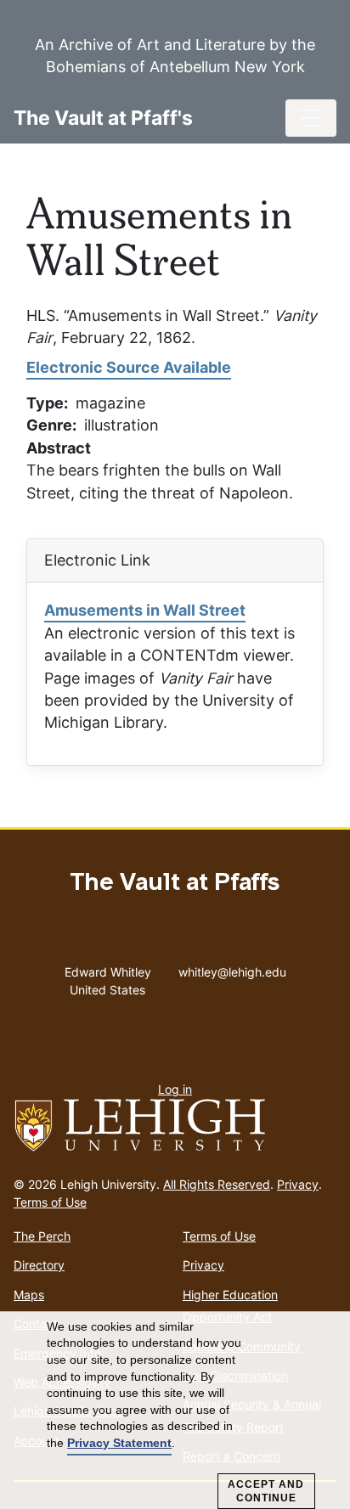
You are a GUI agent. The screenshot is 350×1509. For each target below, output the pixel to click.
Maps (29, 1295)
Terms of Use (50, 1202)
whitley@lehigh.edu (232, 968)
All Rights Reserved (216, 1184)
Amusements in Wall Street (145, 610)
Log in (175, 1089)
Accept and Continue (266, 1491)
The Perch (42, 1236)
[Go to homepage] (175, 1126)
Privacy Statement (119, 1443)
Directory (39, 1265)
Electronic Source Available (128, 367)
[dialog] (175, 1410)
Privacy (298, 1184)
